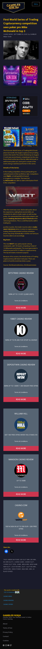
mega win (25, 564)
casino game (19, 562)
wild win (25, 569)
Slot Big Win (31, 566)
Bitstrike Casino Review (21, 273)
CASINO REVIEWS (8, 600)
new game (33, 564)
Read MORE (21, 308)
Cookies (6, 640)
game (19, 564)
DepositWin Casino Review (21, 364)
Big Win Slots (8, 562)
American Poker (13, 559)
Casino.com (21, 505)
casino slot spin (9, 564)
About (5, 623)
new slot (7, 566)
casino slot (29, 562)
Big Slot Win (25, 559)
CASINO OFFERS (8, 604)
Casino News (8, 34)
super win (7, 569)
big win (33, 559)
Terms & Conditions (21, 301)
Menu (36, 4)
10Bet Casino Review (21, 318)
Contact (6, 636)
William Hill (21, 413)
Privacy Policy (8, 632)
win (30, 569)
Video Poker (16, 569)
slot (23, 566)
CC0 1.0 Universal (9, 592)
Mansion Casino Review (21, 459)
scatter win (16, 566)
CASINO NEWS (7, 596)
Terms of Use (7, 628)
